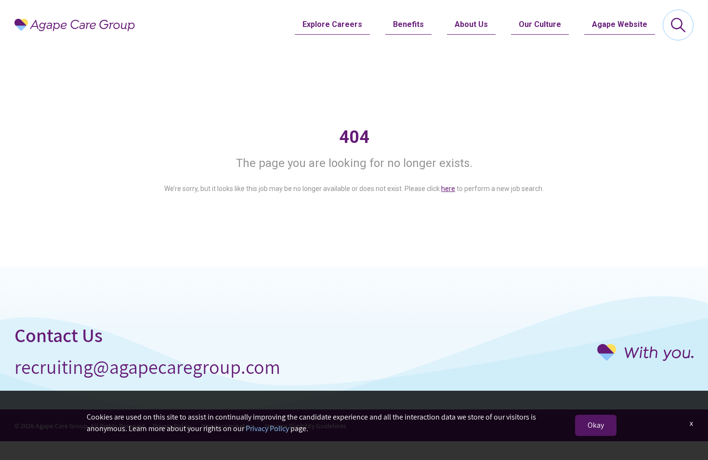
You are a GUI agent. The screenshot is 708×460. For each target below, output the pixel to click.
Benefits (408, 24)
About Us (471, 24)
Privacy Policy (267, 428)
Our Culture (540, 24)
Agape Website (619, 24)
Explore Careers (332, 24)
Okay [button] (596, 425)
